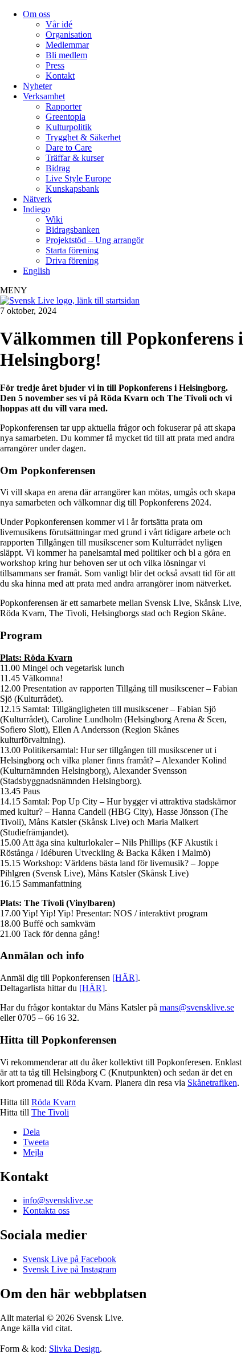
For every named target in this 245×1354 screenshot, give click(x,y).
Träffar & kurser (75, 158)
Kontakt (60, 75)
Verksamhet (44, 96)
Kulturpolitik (69, 127)
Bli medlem (66, 55)
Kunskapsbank (72, 188)
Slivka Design (74, 1348)
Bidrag (58, 168)
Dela (31, 1132)
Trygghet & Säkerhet (83, 137)
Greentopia (65, 117)
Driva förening (72, 260)
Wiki (54, 219)
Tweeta (36, 1142)
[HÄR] (125, 978)
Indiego (36, 209)
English (36, 271)
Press (55, 65)
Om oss (36, 14)
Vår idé (59, 24)
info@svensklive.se (58, 1200)
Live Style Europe (78, 178)
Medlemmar (67, 45)
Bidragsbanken (73, 230)
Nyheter (37, 86)
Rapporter (63, 106)
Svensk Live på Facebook (69, 1259)
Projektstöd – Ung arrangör (95, 240)
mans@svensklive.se (197, 1007)
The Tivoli (50, 1112)
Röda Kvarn (53, 1102)
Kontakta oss (46, 1210)
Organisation (69, 34)
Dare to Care (69, 147)
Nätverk (37, 199)
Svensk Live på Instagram (69, 1269)
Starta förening (72, 250)
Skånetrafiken (212, 1083)
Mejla (33, 1152)
